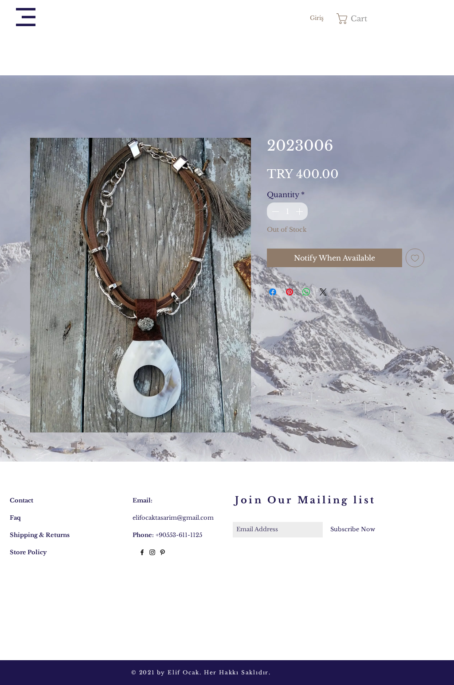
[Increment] (300, 213)
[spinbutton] (287, 213)
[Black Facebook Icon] (142, 554)
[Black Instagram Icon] (152, 554)
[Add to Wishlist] (415, 259)
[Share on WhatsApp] (306, 293)
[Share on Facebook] (272, 293)
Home (41, 107)
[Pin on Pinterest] (289, 293)
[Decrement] (274, 213)
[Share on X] (323, 293)
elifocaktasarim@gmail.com (173, 519)
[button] (25, 17)
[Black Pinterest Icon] (162, 554)
